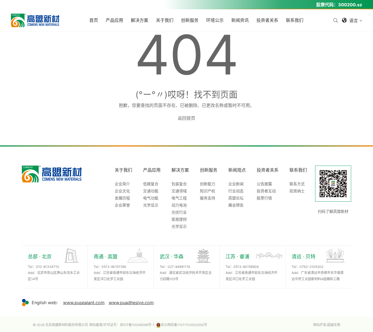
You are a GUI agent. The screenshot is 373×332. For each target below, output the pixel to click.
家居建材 (179, 219)
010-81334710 (47, 267)
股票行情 (264, 198)
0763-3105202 (311, 267)
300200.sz (350, 4)
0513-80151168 (114, 267)
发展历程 (122, 198)
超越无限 (333, 325)
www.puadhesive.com (131, 302)
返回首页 (186, 118)
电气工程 (179, 198)
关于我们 (123, 170)
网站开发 (319, 325)
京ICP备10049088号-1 (137, 325)
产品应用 (152, 170)
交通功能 (150, 191)
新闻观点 (237, 170)
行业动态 (236, 191)
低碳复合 (150, 183)
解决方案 (180, 170)
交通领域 (179, 191)
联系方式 (297, 183)
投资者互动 (266, 191)
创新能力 (207, 183)
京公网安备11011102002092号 (184, 325)
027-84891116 (179, 267)
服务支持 (207, 198)
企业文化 (122, 191)
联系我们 (298, 170)
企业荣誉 (122, 205)
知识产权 (207, 191)
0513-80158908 (246, 267)
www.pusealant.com (84, 302)
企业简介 (122, 183)
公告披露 (264, 183)
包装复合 (179, 183)
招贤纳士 (297, 191)
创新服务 (208, 170)
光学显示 (150, 205)
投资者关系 (268, 170)
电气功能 (150, 198)
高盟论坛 (236, 198)
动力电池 (179, 205)
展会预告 (236, 205)
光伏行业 (179, 212)
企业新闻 (236, 183)
